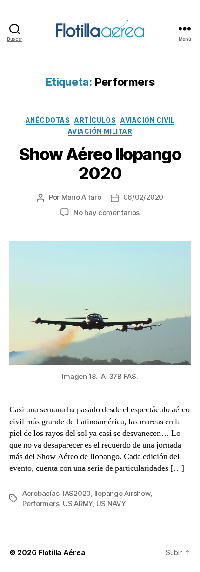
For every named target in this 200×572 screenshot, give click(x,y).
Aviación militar (100, 131)
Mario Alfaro (81, 197)
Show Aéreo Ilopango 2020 (100, 163)
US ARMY (78, 503)
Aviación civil (147, 120)
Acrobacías (40, 493)
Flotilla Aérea (61, 552)
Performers (40, 503)
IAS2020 (77, 493)
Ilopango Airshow (122, 493)
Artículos (95, 120)
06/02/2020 (143, 197)
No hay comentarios (106, 212)
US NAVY (111, 503)
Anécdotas (48, 120)
